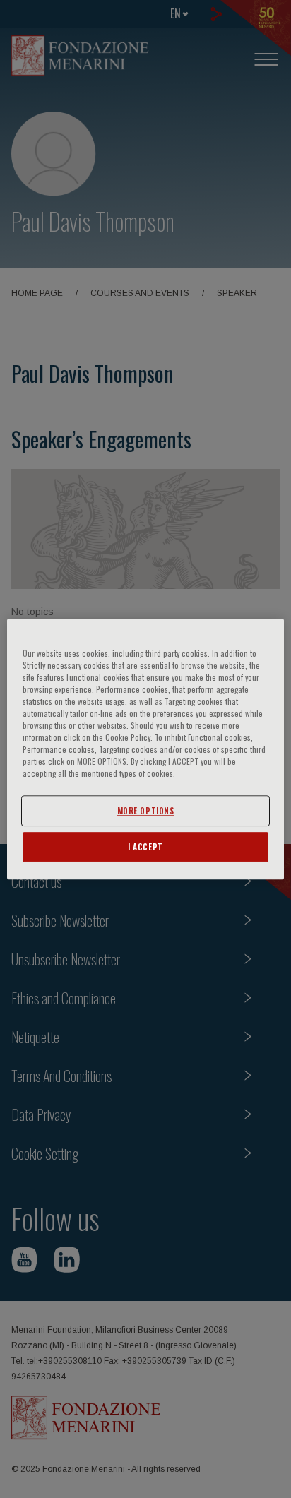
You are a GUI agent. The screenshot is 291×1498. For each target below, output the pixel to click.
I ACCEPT (145, 846)
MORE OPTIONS (145, 810)
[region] (145, 749)
